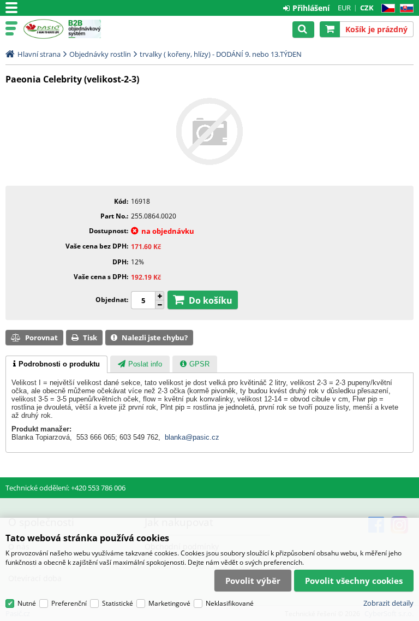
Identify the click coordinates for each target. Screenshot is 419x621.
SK (404, 8)
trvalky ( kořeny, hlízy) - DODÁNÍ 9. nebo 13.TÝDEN (221, 54)
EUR (344, 8)
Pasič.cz (43, 29)
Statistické (117, 603)
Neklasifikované (230, 603)
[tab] (56, 364)
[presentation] (56, 364)
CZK (367, 8)
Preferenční (69, 603)
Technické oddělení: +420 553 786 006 (65, 488)
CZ (386, 8)
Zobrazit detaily (388, 603)
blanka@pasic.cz (192, 437)
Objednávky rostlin (100, 54)
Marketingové (169, 603)
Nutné (26, 603)
